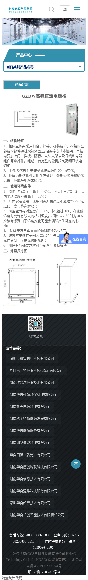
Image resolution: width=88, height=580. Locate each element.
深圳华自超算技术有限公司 (30, 503)
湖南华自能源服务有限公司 (30, 431)
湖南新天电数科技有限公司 (30, 407)
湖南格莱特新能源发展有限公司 (33, 419)
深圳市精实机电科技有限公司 (32, 358)
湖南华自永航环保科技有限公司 (33, 395)
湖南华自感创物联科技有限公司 (33, 467)
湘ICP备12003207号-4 (44, 572)
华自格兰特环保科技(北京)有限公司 (36, 370)
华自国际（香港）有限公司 (30, 455)
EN (65, 9)
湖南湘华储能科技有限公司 (30, 443)
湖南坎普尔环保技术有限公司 (32, 382)
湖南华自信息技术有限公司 (30, 479)
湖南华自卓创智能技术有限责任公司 (37, 515)
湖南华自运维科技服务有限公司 (33, 491)
